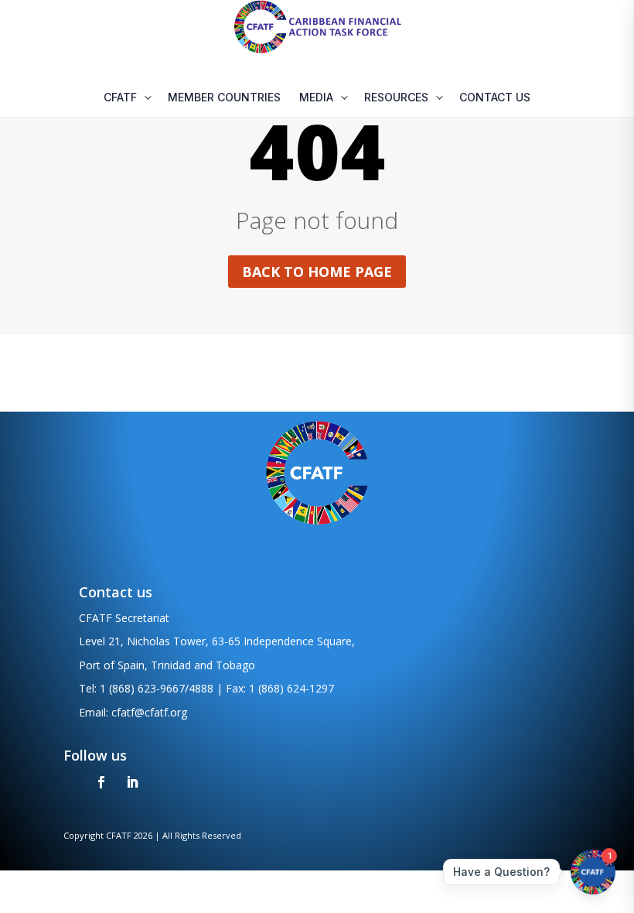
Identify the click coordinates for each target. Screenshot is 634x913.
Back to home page (317, 271)
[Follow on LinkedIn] (132, 782)
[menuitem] (126, 97)
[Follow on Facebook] (101, 782)
